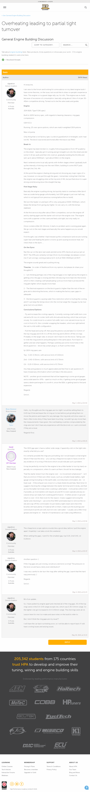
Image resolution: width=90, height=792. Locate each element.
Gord (11, 447)
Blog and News (74, 772)
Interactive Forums (8, 772)
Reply (5, 72)
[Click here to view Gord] (11, 457)
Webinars (5, 775)
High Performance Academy (45, 7)
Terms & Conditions (53, 766)
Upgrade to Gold (30, 772)
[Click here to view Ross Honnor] (11, 419)
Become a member (31, 769)
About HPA (73, 766)
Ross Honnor (11, 409)
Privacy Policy (52, 769)
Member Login (46, 2)
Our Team (72, 769)
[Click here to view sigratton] (11, 93)
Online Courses (7, 766)
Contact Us (73, 775)
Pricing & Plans (29, 766)
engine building (16, 52)
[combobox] (45, 44)
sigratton (11, 84)
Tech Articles (6, 769)
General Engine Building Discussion (18, 15)
